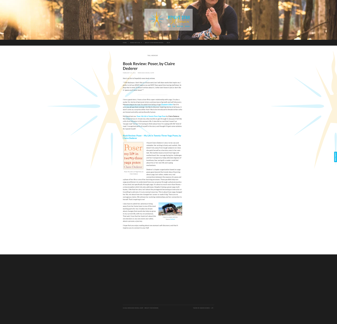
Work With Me (135, 42)
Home (125, 42)
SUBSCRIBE (336, 157)
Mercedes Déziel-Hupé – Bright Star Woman (143, 308)
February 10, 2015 (129, 73)
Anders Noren (205, 308)
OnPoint (172, 219)
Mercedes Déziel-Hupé (146, 73)
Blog (168, 42)
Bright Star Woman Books (154, 42)
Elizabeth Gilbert (167, 104)
